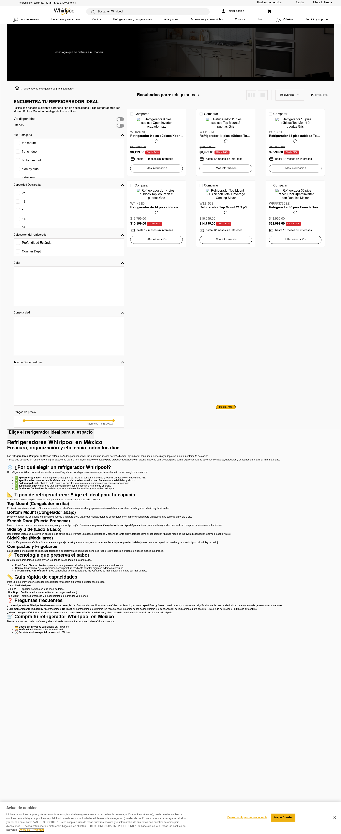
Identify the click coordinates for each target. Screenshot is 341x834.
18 (23, 210)
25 (23, 193)
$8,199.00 (92, 424)
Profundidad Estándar (37, 243)
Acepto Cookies (283, 817)
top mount (29, 143)
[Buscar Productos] (93, 11)
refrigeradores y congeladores (39, 89)
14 (23, 219)
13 (23, 201)
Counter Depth (32, 251)
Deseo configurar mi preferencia (247, 817)
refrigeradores (66, 89)
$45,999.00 (106, 424)
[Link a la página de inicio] (17, 89)
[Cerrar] (334, 817)
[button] (69, 135)
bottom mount (31, 160)
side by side (30, 169)
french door (30, 151)
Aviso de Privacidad (31, 830)
